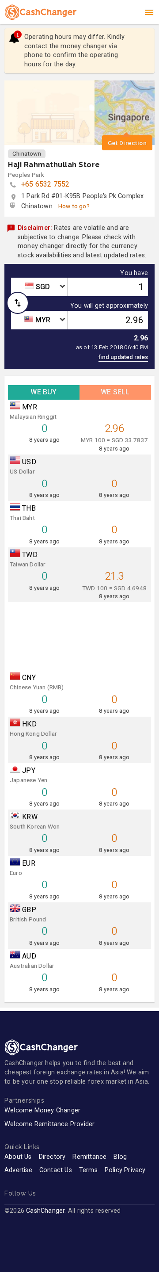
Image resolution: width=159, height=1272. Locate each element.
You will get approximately (109, 306)
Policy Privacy (125, 1170)
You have (134, 273)
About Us (18, 1157)
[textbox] (39, 287)
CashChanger (45, 1211)
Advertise (18, 1170)
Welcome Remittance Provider (49, 1124)
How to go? (74, 206)
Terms (88, 1170)
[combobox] (39, 287)
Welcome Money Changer (42, 1110)
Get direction (127, 142)
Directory (52, 1157)
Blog (120, 1157)
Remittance (89, 1157)
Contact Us (55, 1170)
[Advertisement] (79, 634)
